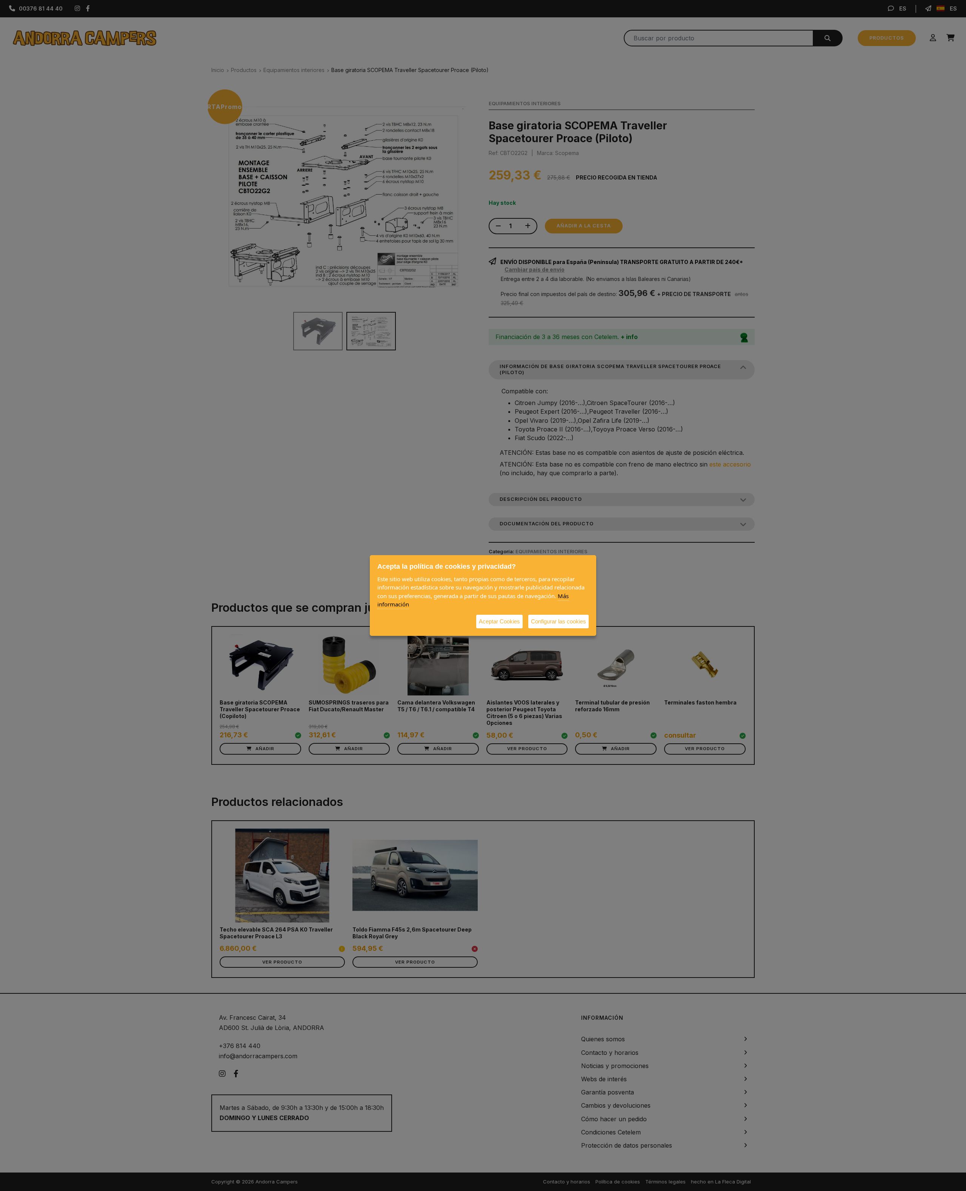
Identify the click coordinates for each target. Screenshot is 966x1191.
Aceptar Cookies (499, 621)
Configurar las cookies (558, 621)
